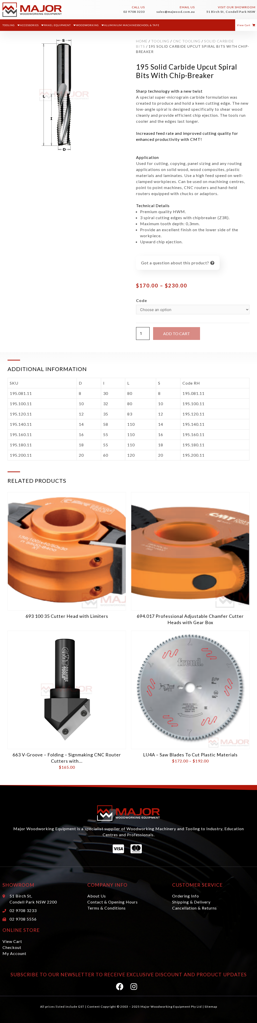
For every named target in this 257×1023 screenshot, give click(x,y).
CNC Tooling (187, 41)
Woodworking (87, 25)
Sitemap (211, 1006)
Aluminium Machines (121, 25)
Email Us (187, 7)
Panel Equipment (57, 25)
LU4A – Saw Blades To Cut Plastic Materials (190, 754)
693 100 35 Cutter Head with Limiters (67, 616)
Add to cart (176, 333)
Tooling (9, 25)
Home (142, 41)
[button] (246, 25)
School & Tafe (148, 25)
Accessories (29, 25)
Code (141, 300)
